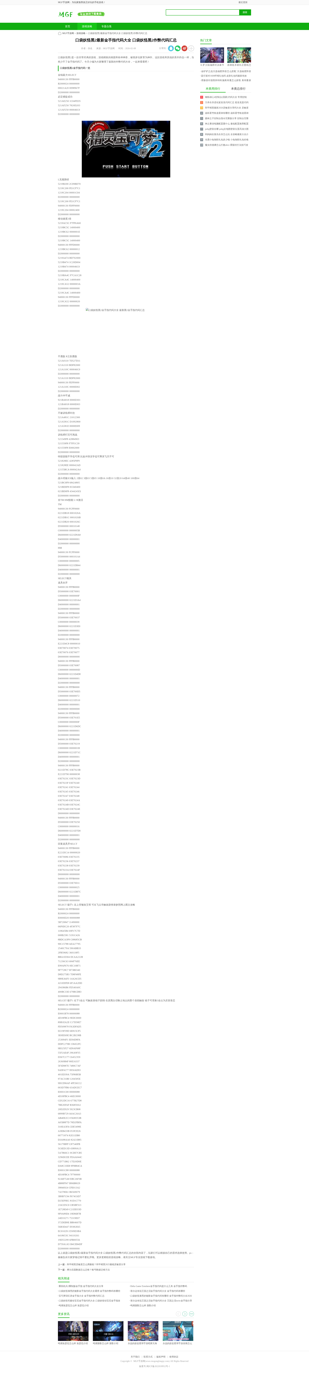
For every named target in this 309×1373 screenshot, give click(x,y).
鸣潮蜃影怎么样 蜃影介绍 (143, 1305)
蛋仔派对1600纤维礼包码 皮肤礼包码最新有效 (224, 76)
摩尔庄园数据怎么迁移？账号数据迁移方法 (88, 1270)
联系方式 (148, 1357)
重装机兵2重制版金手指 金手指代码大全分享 (81, 1286)
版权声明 (160, 1357)
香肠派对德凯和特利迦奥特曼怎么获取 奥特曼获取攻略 (225, 81)
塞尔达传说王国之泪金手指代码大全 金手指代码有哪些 (157, 1291)
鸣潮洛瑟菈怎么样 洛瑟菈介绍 (74, 1305)
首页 (67, 26)
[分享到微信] (178, 48)
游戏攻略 (87, 26)
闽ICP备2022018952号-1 (158, 1366)
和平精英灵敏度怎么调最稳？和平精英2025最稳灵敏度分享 (96, 1264)
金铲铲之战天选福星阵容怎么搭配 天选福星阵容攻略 (225, 72)
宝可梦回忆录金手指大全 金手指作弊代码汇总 (81, 1296)
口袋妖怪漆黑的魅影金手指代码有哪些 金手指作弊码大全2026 (161, 1296)
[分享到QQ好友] (171, 48)
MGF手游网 (68, 33)
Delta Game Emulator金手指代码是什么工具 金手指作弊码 (158, 1286)
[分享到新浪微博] (184, 48)
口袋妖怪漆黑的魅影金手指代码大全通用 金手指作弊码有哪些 (89, 1291)
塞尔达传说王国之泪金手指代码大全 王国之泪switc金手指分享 (161, 1300)
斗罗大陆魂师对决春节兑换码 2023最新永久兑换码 (212, 65)
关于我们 (135, 1357)
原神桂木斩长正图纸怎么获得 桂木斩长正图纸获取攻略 (239, 65)
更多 (191, 1313)
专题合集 (106, 26)
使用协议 (173, 1357)
